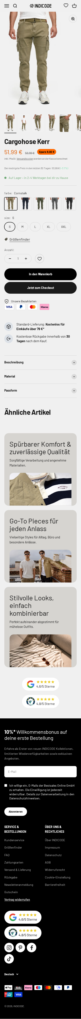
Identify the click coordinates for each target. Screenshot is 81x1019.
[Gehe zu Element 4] (52, 123)
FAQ (7, 855)
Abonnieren (16, 811)
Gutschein (11, 892)
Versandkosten (25, 158)
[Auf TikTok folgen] (9, 959)
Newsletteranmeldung (18, 884)
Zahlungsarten (13, 862)
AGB (48, 862)
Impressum (52, 847)
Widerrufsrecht (55, 870)
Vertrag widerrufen (17, 899)
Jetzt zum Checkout (40, 288)
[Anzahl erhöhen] (26, 258)
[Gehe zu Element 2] (24, 123)
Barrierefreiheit (55, 884)
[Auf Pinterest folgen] (20, 947)
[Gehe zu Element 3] (38, 123)
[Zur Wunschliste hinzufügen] (39, 258)
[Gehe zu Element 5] (66, 123)
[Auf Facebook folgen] (31, 947)
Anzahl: (9, 250)
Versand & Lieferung (17, 870)
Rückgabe (10, 877)
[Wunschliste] (65, 6)
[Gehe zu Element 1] (10, 123)
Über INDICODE (55, 840)
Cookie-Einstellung (57, 877)
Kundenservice (14, 840)
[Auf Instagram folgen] (9, 947)
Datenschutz (53, 855)
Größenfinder (13, 847)
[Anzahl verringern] (10, 258)
